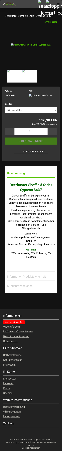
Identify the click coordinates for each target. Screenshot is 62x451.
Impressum (9, 364)
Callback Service (12, 355)
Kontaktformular (12, 359)
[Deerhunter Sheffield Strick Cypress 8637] (31, 44)
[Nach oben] (53, 446)
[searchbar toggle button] (42, 4)
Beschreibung (16, 173)
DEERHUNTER (51, 22)
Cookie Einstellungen (31, 448)
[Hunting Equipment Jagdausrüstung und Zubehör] (8, 4)
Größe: (8, 104)
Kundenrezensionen (20, 286)
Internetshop (11, 442)
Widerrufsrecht (11, 326)
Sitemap (8, 393)
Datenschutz (10, 341)
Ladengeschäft (11, 416)
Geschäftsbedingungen (16, 336)
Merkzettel (9, 378)
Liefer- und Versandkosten (18, 331)
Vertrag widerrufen (14, 322)
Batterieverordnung (14, 406)
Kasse (6, 388)
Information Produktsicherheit (26, 276)
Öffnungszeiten (12, 411)
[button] (9, 131)
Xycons (31, 445)
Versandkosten (45, 439)
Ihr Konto (8, 383)
